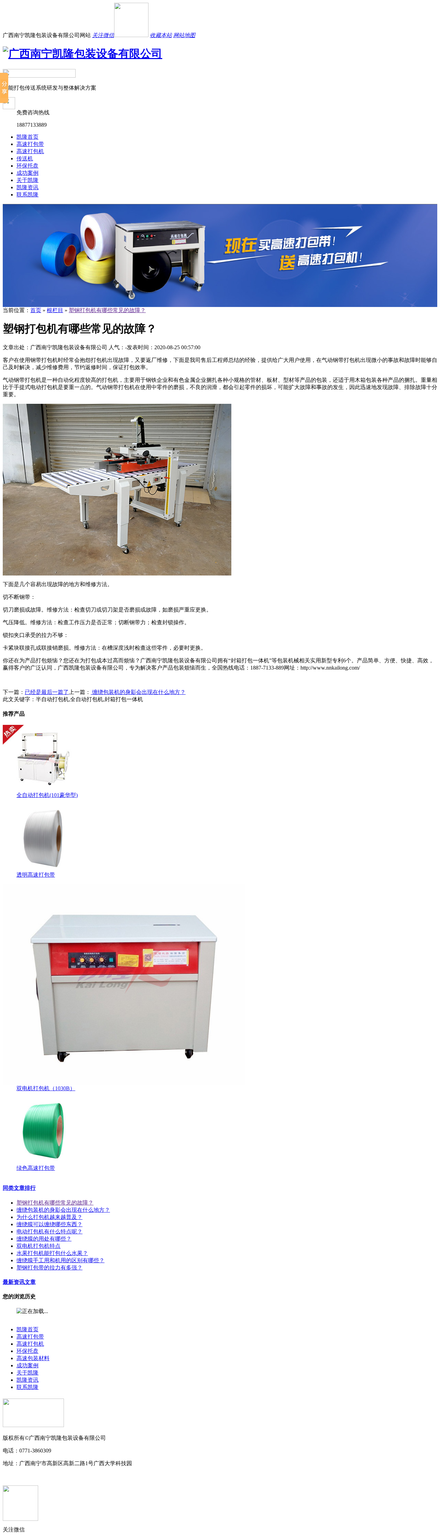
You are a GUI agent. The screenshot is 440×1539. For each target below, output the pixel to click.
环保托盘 (27, 166)
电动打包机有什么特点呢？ (49, 1231)
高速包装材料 (33, 1358)
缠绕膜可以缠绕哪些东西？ (49, 1224)
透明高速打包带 (35, 875)
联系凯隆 (27, 194)
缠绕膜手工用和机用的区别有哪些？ (60, 1260)
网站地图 (184, 35)
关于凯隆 (27, 180)
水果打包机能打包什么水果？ (52, 1253)
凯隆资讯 (27, 187)
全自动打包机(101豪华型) (47, 795)
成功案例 (27, 173)
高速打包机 (30, 151)
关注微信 (103, 35)
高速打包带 (30, 144)
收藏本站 (161, 35)
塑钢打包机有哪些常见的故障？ (107, 310)
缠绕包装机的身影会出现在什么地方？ (138, 692)
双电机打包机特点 (38, 1246)
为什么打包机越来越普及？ (49, 1217)
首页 (35, 310)
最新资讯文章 (19, 1282)
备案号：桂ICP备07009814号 (37, 1476)
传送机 (24, 158)
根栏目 (55, 310)
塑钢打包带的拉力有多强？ (49, 1267)
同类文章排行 (19, 1188)
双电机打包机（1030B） (45, 1088)
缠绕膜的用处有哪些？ (44, 1239)
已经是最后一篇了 (47, 692)
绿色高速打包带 (35, 1168)
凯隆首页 (27, 137)
